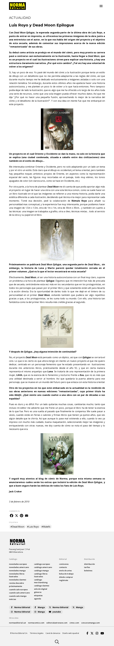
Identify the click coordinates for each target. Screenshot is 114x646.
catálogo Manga (41, 570)
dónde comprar (66, 577)
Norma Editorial (22, 607)
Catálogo (13, 559)
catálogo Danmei (41, 585)
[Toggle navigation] (101, 6)
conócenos (64, 564)
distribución (89, 564)
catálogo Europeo (42, 564)
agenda (37, 598)
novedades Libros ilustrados (16, 575)
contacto (63, 567)
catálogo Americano (43, 567)
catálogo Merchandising (41, 581)
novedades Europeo (18, 564)
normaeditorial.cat (17, 622)
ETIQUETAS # (13, 522)
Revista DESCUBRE (16, 583)
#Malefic (45, 526)
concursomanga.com (90, 622)
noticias (12, 599)
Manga (41, 607)
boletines (88, 570)
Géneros (37, 592)
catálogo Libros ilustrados (40, 575)
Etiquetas (38, 595)
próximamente (15, 586)
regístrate (63, 580)
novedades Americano (19, 567)
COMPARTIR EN (14, 511)
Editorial (63, 559)
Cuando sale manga (17, 596)
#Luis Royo (33, 526)
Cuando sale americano (19, 592)
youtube (57, 611)
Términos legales (36, 633)
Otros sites (13, 618)
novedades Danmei (17, 579)
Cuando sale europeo (18, 589)
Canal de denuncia (53, 633)
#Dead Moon (17, 526)
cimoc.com (74, 622)
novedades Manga (17, 570)
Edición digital (40, 589)
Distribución (89, 559)
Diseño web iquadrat (70, 633)
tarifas (87, 567)
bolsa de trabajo (66, 573)
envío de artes (65, 570)
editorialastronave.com (56, 622)
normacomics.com (36, 622)
